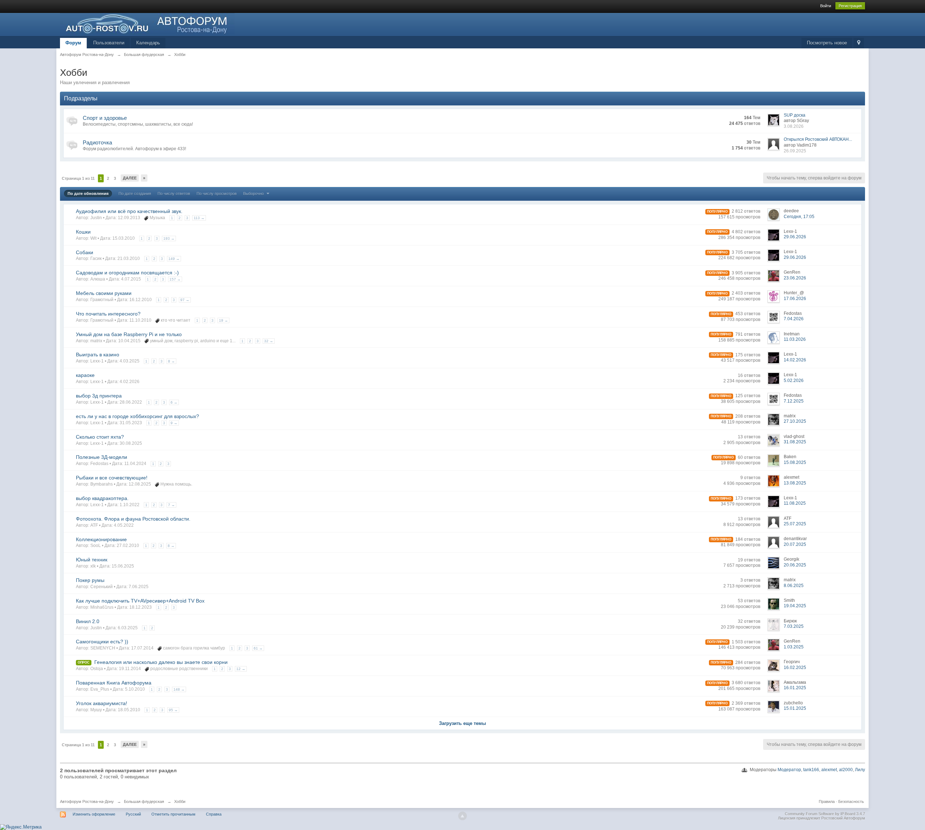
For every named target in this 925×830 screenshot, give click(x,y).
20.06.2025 (795, 565)
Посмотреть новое (827, 42)
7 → (171, 505)
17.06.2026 (795, 298)
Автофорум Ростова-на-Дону (87, 801)
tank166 (811, 769)
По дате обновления (88, 193)
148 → (179, 689)
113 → (199, 218)
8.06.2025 (794, 585)
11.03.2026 (795, 339)
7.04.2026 (794, 318)
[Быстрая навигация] (858, 43)
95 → (173, 710)
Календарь (148, 42)
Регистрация (850, 6)
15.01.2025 (795, 708)
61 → (258, 648)
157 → (175, 279)
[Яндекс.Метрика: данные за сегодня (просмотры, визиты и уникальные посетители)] (21, 827)
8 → (171, 361)
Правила (827, 801)
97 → (184, 300)
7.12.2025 (794, 401)
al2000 (846, 769)
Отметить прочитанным (173, 814)
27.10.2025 (795, 421)
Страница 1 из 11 (78, 178)
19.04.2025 (795, 605)
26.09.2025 (795, 150)
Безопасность (851, 801)
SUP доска (794, 115)
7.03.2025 (794, 626)
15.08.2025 (795, 462)
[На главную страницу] (147, 23)
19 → (223, 320)
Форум (73, 42)
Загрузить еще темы (462, 723)
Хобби (179, 801)
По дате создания (135, 193)
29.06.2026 (795, 236)
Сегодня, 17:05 (799, 216)
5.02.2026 (794, 380)
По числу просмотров (217, 193)
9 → (174, 423)
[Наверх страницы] (462, 816)
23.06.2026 (795, 278)
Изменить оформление (94, 814)
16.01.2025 (795, 687)
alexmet (829, 769)
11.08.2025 (795, 503)
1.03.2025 (794, 646)
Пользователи (108, 42)
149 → (174, 259)
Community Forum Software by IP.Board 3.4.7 (825, 814)
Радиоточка (97, 142)
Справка (213, 814)
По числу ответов (174, 193)
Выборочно (254, 193)
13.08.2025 (795, 483)
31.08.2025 (795, 441)
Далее (130, 178)
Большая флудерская (144, 801)
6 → (174, 402)
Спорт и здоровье (105, 118)
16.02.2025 (795, 667)
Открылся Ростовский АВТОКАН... (818, 139)
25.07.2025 (795, 523)
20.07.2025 (795, 544)
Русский (133, 814)
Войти (825, 6)
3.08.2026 (794, 126)
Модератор (789, 769)
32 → (268, 341)
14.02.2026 (795, 359)
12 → (240, 669)
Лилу (860, 769)
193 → (169, 238)
